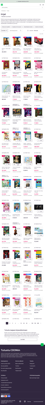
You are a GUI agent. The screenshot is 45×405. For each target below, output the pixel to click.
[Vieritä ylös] (42, 344)
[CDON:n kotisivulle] (2, 4)
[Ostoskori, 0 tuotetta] (40, 4)
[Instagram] (20, 401)
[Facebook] (25, 401)
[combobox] (22, 7)
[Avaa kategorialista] (43, 4)
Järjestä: (31, 30)
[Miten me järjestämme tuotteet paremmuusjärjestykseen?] (28, 30)
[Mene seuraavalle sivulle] (41, 323)
